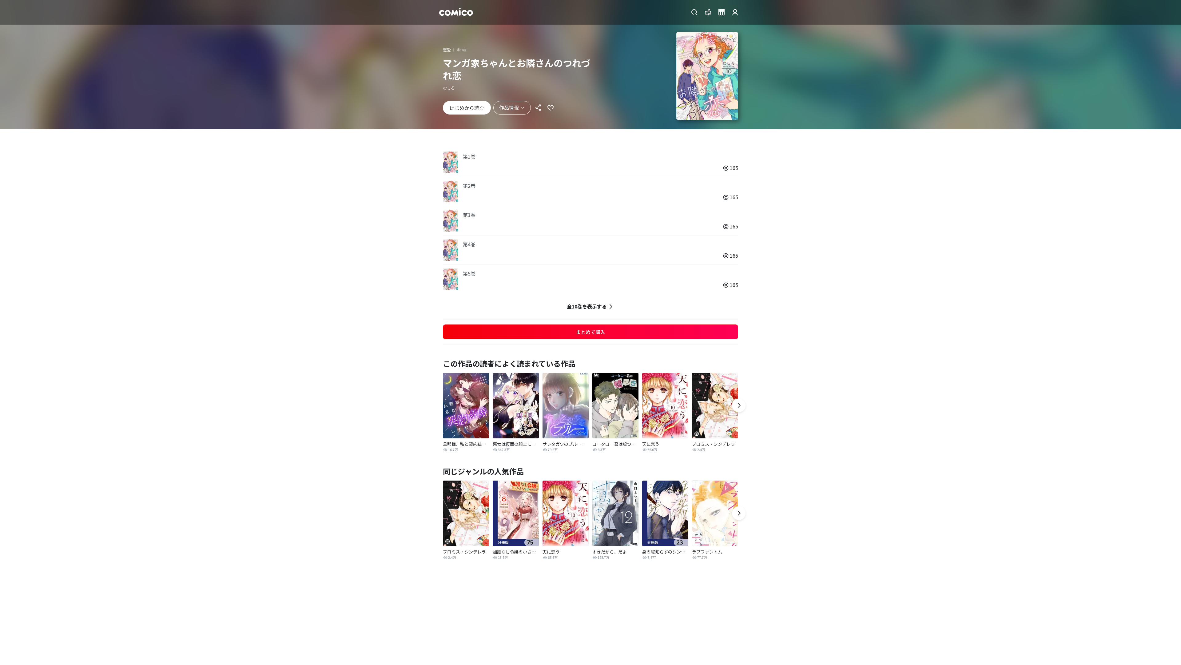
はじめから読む (467, 107)
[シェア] (538, 108)
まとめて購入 (590, 332)
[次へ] (739, 405)
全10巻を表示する (587, 306)
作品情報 (509, 107)
